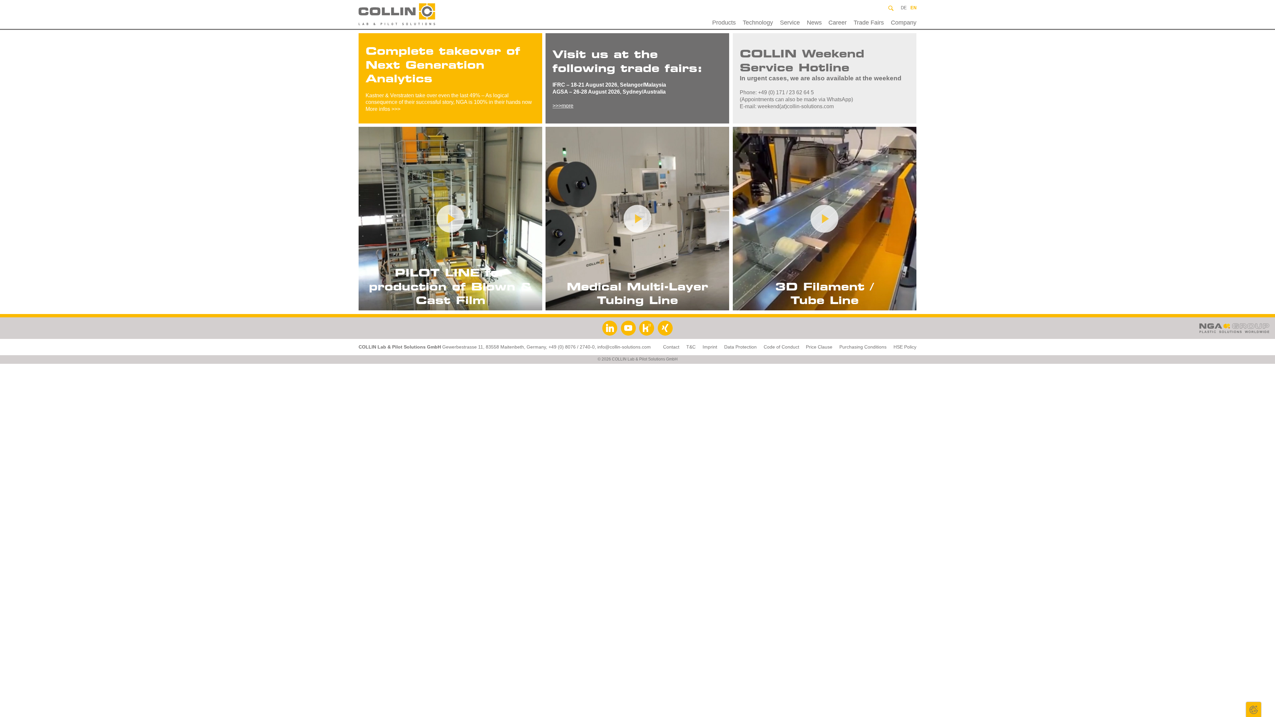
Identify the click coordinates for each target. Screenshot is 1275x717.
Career (837, 22)
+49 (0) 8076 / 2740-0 (572, 347)
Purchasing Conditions (863, 347)
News (814, 22)
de (904, 7)
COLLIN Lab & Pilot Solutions (413, 14)
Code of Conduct (781, 347)
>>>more (562, 106)
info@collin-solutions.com (624, 347)
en (913, 7)
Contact (671, 347)
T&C (691, 347)
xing (665, 328)
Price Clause (819, 347)
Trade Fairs (869, 22)
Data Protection (740, 347)
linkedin (609, 328)
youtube (628, 328)
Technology (758, 22)
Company (903, 22)
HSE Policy (904, 347)
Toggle (1253, 709)
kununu (646, 328)
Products (724, 22)
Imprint (710, 347)
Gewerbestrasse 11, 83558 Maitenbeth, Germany (494, 347)
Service (790, 22)
